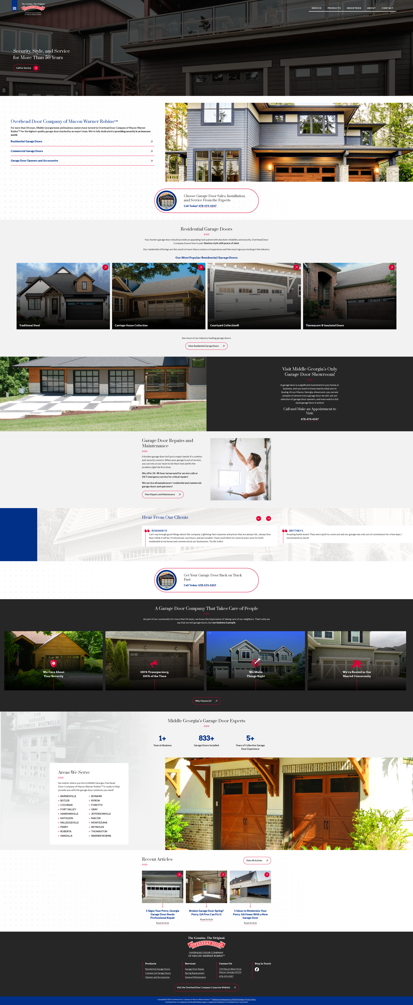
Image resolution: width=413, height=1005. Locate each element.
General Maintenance (195, 977)
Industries (354, 8)
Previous (258, 518)
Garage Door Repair (194, 969)
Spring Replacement (194, 973)
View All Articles (254, 860)
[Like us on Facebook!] (257, 969)
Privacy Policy (250, 999)
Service (317, 8)
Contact (388, 8)
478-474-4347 (207, 205)
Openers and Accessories (157, 977)
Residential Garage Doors (26, 141)
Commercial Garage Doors (27, 151)
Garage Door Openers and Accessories (34, 160)
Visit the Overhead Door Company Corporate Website (206, 988)
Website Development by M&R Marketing (228, 999)
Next (268, 518)
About (371, 8)
